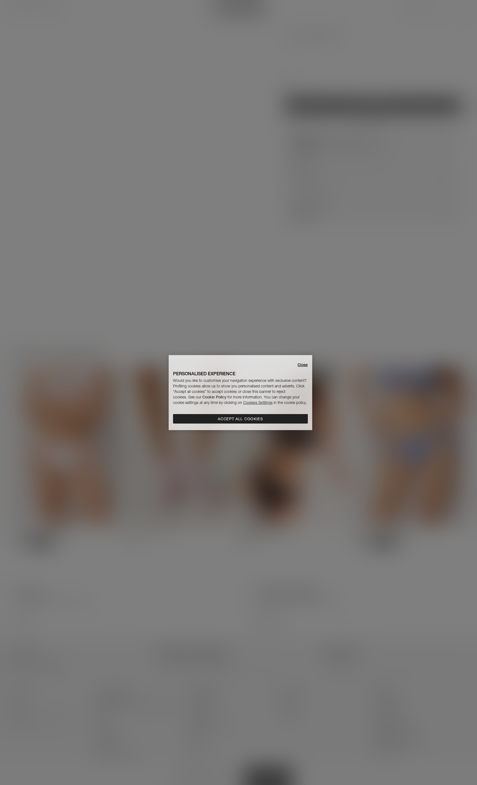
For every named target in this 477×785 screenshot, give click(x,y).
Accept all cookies (240, 418)
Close (303, 364)
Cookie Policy (214, 397)
